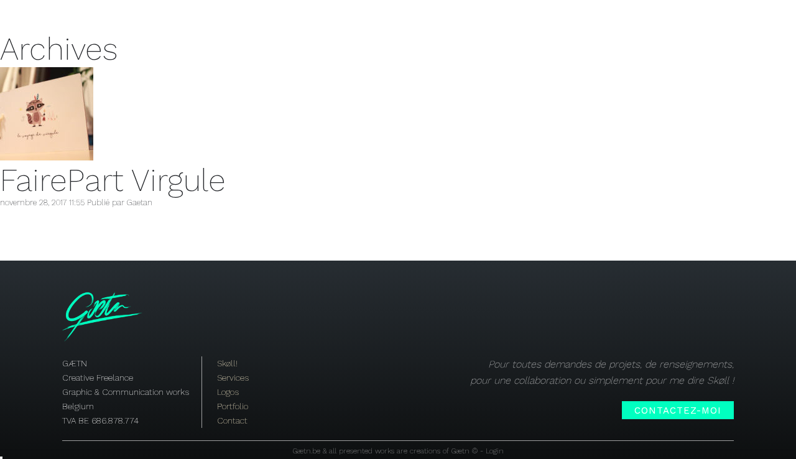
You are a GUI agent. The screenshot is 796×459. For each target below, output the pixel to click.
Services (353, 17)
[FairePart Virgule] (46, 157)
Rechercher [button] (1, 458)
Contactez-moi (677, 410)
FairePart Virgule (113, 180)
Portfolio (232, 406)
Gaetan (139, 202)
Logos (228, 392)
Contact (232, 420)
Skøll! (285, 17)
